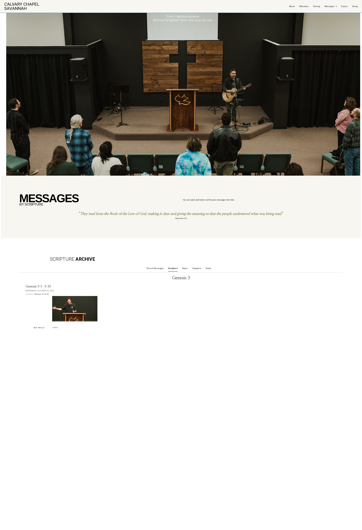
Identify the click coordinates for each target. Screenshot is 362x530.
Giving (355, 6)
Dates (208, 268)
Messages (329, 6)
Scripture (173, 268)
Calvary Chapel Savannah (21, 6)
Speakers (196, 268)
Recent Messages (155, 268)
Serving (316, 6)
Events (344, 6)
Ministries (304, 6)
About (292, 6)
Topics (185, 268)
